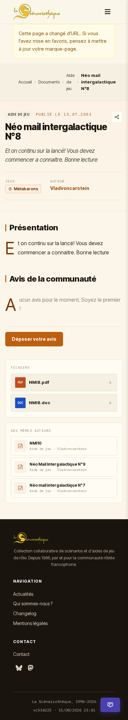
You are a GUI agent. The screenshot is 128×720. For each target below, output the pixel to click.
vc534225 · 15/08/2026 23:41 (64, 710)
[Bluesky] (19, 668)
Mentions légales (30, 623)
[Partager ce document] (117, 117)
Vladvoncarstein (69, 188)
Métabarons (26, 188)
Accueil (25, 81)
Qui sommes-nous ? (33, 603)
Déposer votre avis (34, 339)
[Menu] (107, 12)
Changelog (24, 613)
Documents (49, 81)
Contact (21, 654)
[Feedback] (110, 705)
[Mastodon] (30, 668)
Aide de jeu (70, 82)
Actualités (23, 594)
